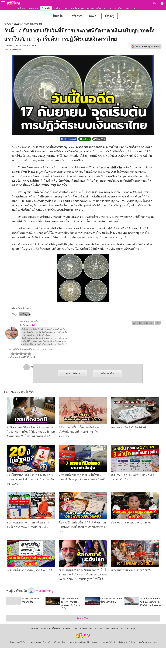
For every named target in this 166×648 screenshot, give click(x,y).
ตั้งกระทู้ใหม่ (83, 618)
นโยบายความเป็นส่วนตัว (40, 642)
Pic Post (90, 8)
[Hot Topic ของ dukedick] (11, 339)
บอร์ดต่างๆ (76, 16)
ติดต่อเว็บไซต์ (109, 642)
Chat (66, 8)
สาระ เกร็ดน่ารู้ (44, 590)
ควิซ (98, 8)
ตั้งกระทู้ (109, 16)
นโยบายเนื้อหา (60, 642)
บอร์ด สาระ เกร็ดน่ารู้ (33, 24)
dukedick (17, 50)
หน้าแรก (22, 8)
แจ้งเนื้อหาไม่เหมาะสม (147, 642)
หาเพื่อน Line (77, 8)
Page (127, 8)
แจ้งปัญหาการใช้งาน (126, 642)
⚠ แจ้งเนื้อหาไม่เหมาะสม (143, 323)
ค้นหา (92, 16)
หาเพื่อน (57, 8)
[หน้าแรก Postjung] (13, 3)
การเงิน (118, 8)
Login (72, 373)
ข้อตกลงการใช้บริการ (18, 642)
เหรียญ (23, 314)
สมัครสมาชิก (107, 373)
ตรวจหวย (33, 8)
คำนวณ (108, 8)
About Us (96, 642)
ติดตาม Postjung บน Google (147, 46)
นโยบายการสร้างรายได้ (79, 642)
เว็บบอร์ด (46, 8)
